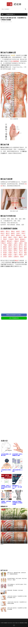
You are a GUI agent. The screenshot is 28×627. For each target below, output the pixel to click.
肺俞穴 (13, 235)
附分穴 (16, 247)
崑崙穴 (10, 255)
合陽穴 (10, 253)
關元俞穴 (9, 241)
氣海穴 (17, 260)
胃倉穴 (10, 251)
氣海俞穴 (22, 239)
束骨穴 (10, 257)
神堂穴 (5, 249)
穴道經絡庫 (5, 622)
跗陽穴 (5, 255)
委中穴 (10, 247)
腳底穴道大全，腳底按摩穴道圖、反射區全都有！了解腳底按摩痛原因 (16, 573)
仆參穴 (16, 255)
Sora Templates (16, 622)
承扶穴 (16, 245)
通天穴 (8, 233)
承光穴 (2, 233)
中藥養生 (3, 509)
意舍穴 (5, 251)
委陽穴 (5, 247)
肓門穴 (16, 251)
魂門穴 (21, 249)
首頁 (2, 14)
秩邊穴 (5, 253)
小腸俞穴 (16, 241)
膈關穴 (16, 249)
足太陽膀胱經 (15, 61)
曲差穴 (18, 231)
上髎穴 (16, 243)
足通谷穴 (16, 257)
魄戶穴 (21, 247)
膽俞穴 (21, 237)
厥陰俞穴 (18, 235)
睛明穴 (2, 231)
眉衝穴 (13, 231)
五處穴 (23, 231)
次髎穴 (21, 243)
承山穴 (21, 253)
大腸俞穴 (3, 241)
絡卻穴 (13, 233)
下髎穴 (5, 245)
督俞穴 (5, 237)
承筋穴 (16, 253)
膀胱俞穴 (22, 241)
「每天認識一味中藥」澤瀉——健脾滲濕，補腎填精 (12, 516)
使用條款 (25, 622)
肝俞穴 (16, 237)
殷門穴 (21, 245)
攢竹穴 (8, 231)
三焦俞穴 (11, 239)
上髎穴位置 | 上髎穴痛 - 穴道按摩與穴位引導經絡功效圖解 (13, 540)
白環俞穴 (9, 243)
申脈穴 (21, 255)
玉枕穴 (18, 233)
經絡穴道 (7, 21)
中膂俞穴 (3, 243)
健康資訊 (4, 21)
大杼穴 (2, 235)
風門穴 (8, 235)
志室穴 (21, 251)
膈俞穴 (10, 237)
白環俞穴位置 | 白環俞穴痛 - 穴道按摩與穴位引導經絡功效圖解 (14, 528)
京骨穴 (5, 257)
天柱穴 (23, 233)
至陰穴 (22, 257)
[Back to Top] (14, 625)
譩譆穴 (10, 249)
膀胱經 (11, 21)
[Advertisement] (14, 39)
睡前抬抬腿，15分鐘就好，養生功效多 (15, 590)
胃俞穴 (5, 239)
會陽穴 (10, 245)
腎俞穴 (17, 239)
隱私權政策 (22, 622)
